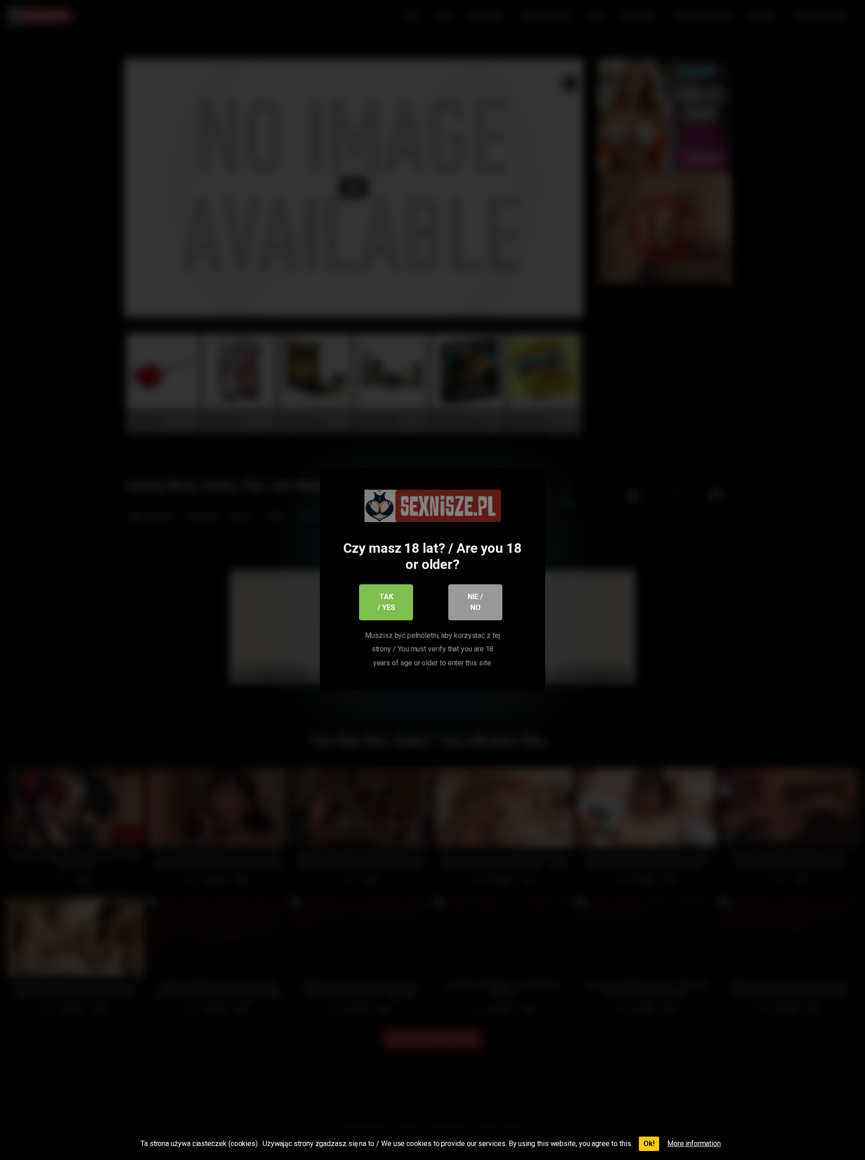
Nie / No (475, 602)
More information (694, 1143)
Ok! (649, 1143)
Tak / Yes (386, 602)
